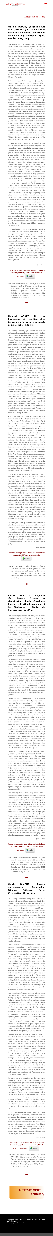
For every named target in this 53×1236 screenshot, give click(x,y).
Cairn (31, 276)
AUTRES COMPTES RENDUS (30, 1192)
